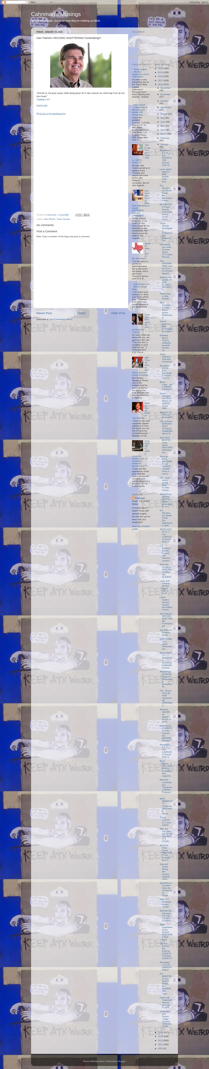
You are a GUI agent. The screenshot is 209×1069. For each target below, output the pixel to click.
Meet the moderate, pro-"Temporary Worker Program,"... (166, 787)
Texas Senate (63, 219)
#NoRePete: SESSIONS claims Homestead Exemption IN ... (166, 679)
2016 (161, 84)
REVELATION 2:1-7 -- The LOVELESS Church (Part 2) (166, 535)
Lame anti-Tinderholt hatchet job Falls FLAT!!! (166, 1003)
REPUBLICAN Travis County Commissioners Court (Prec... (166, 211)
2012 (161, 1044)
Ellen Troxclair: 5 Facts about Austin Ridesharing (166, 310)
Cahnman (140, 498)
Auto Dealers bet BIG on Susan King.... (141, 286)
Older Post (118, 313)
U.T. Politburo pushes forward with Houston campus (165, 553)
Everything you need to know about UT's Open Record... (166, 250)
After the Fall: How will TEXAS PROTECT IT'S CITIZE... (166, 835)
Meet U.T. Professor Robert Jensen (165, 903)
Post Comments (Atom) (61, 319)
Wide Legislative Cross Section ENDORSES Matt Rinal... (166, 932)
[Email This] (76, 215)
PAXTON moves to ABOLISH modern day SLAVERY (166, 570)
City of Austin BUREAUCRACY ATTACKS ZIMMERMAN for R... (166, 427)
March (163, 134)
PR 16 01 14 (43, 113)
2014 (161, 1036)
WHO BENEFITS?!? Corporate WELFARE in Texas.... (166, 806)
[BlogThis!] (79, 215)
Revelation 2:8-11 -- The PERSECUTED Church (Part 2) (166, 157)
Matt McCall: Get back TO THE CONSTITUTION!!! (166, 916)
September (165, 107)
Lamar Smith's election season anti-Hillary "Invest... (166, 603)
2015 (161, 1032)
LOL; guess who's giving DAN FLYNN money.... (165, 484)
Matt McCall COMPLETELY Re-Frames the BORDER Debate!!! (166, 733)
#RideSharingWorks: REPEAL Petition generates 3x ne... (166, 500)
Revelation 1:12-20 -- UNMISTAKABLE (166, 966)
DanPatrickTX (58, 113)
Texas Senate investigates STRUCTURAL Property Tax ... (166, 232)
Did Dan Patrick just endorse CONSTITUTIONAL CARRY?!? (166, 951)
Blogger (121, 1061)
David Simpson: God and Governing (166, 358)
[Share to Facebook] (85, 215)
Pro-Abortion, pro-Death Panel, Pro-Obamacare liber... (166, 193)
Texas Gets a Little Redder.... (166, 296)
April (162, 130)
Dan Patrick (49, 219)
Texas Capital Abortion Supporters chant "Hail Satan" (140, 73)
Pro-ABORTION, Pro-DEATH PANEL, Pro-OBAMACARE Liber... (166, 984)
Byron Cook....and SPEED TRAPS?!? (166, 386)
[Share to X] (82, 215)
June (163, 122)
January (164, 144)
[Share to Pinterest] (88, 215)
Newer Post (44, 313)
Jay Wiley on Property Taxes (166, 632)
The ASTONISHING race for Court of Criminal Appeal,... (166, 267)
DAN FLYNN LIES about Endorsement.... (166, 644)
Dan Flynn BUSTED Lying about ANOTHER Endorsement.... (166, 445)
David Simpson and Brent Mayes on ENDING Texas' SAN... (166, 400)
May (162, 126)
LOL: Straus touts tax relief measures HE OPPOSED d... (166, 698)
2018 (161, 76)
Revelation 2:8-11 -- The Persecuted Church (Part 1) (166, 372)
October (164, 101)
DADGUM (42, 106)
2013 (161, 1040)
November (165, 94)
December (165, 88)
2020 (161, 68)
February (164, 138)
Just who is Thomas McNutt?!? (166, 414)
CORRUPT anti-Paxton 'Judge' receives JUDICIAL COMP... (165, 1018)
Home (82, 313)
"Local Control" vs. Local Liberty (165, 821)
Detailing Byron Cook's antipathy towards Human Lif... (165, 342)
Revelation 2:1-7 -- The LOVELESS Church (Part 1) (166, 751)
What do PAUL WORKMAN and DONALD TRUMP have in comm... (166, 465)
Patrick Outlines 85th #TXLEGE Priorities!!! (166, 326)
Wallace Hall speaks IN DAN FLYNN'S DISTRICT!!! (166, 283)
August (164, 114)
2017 (161, 80)
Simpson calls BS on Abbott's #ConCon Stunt (165, 715)
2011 (160, 1048)
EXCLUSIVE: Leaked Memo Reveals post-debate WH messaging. (139, 110)
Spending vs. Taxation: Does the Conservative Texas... (166, 889)
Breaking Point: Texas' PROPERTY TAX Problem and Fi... (166, 852)
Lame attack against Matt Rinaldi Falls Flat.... (166, 175)
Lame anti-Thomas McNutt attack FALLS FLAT (165, 587)
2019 (161, 72)
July (162, 118)
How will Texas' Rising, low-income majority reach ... (165, 871)
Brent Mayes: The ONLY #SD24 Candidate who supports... (166, 768)
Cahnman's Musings (56, 14)
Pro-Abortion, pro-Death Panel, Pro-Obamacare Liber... (166, 518)
